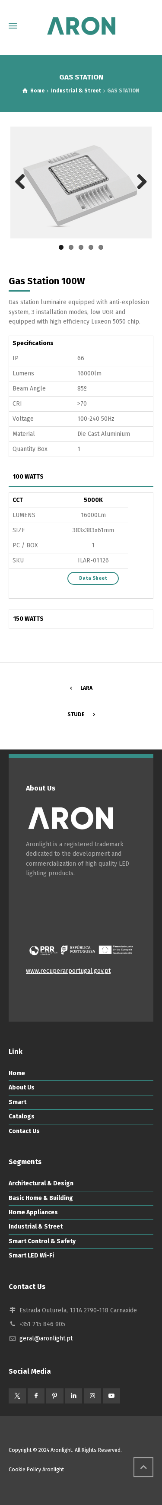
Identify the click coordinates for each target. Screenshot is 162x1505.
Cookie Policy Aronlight (36, 1470)
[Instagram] (92, 1395)
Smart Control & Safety (42, 1241)
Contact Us (24, 1131)
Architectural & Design (41, 1183)
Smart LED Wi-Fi (31, 1255)
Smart (17, 1102)
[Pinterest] (55, 1395)
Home (17, 1073)
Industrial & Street (36, 1226)
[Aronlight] (81, 26)
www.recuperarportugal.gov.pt (68, 971)
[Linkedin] (74, 1395)
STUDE (76, 714)
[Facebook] (36, 1395)
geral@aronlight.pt (46, 1338)
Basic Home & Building (41, 1198)
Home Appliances (33, 1212)
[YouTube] (111, 1395)
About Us (22, 1087)
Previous (23, 182)
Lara (86, 688)
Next (138, 182)
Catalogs (22, 1116)
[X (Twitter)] (17, 1395)
